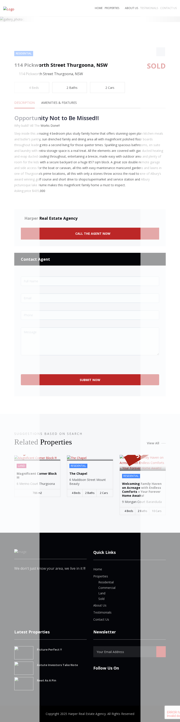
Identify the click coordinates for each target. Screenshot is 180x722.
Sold (101, 599)
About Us (131, 8)
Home (99, 8)
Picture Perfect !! (49, 649)
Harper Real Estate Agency (50, 218)
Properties (112, 8)
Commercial (106, 588)
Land (101, 593)
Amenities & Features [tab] (59, 102)
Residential (106, 582)
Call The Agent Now (92, 233)
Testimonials (102, 612)
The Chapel (78, 474)
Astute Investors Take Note (57, 665)
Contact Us (101, 619)
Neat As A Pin (46, 680)
